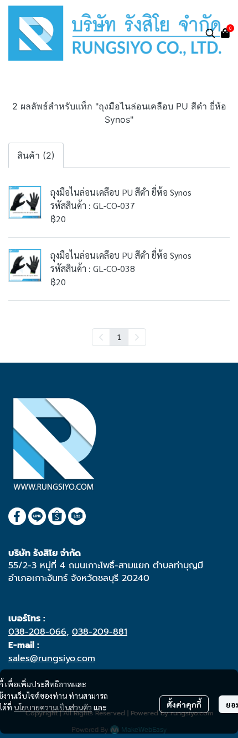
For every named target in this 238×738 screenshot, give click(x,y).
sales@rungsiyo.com (51, 658)
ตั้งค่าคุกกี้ (184, 704)
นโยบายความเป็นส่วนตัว (53, 707)
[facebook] (17, 516)
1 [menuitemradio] (119, 337)
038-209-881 (99, 631)
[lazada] (77, 516)
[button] (210, 33)
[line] (37, 516)
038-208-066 (37, 631)
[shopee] (57, 516)
